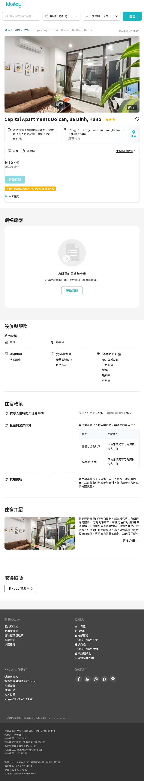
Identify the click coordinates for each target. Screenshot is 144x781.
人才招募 (9, 694)
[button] (132, 16)
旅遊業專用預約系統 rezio (20, 681)
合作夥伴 (80, 631)
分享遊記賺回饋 (84, 658)
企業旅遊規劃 (83, 653)
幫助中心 (9, 640)
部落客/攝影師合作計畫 (18, 699)
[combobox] (62, 16)
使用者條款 (11, 631)
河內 (17, 30)
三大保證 (80, 626)
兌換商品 (80, 644)
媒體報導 (9, 644)
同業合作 (9, 685)
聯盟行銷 (9, 690)
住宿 (26, 30)
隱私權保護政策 (14, 635)
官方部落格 (81, 635)
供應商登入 (11, 676)
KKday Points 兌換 (87, 649)
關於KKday (11, 626)
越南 (7, 30)
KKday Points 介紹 (87, 640)
